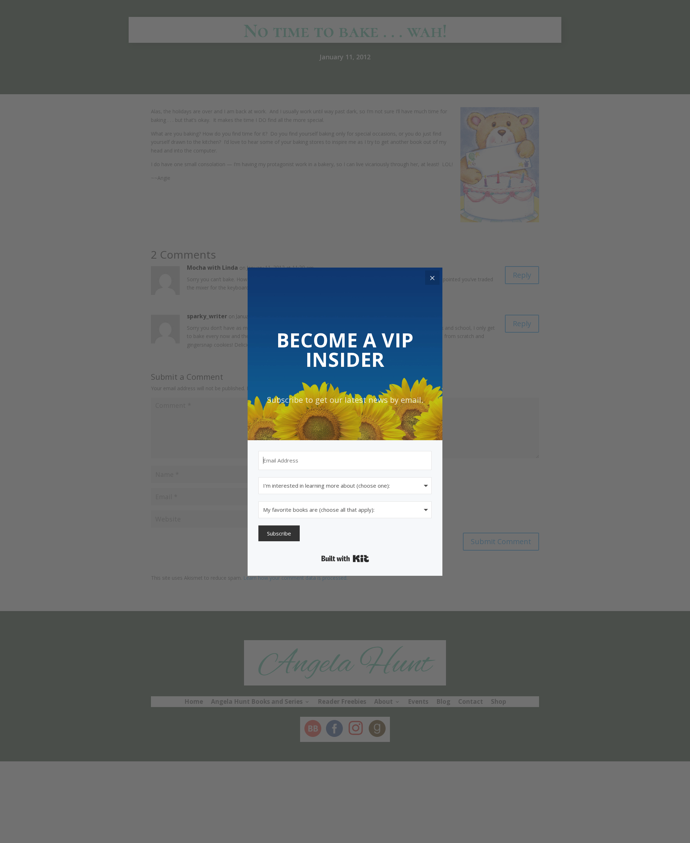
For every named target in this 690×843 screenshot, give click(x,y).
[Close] (432, 277)
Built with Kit (345, 558)
